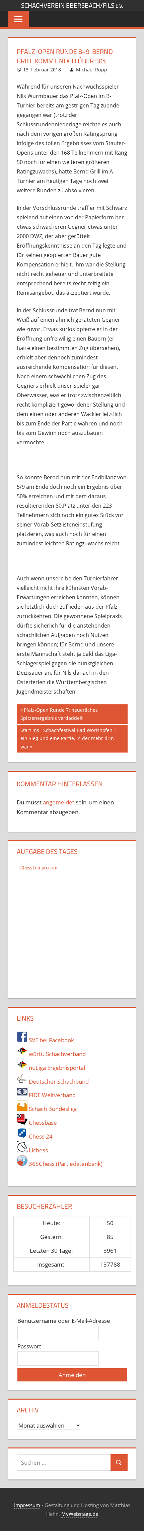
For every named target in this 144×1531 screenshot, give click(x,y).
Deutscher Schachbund (58, 1081)
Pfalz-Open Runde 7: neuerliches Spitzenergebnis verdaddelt (59, 714)
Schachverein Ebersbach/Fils (72, 5)
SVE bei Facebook (50, 1040)
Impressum (27, 1505)
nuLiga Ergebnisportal (56, 1068)
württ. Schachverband (56, 1054)
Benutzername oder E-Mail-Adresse (63, 1321)
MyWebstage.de (79, 1513)
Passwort (29, 1346)
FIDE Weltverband (51, 1095)
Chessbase (42, 1122)
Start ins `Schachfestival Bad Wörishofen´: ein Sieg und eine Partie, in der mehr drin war (68, 738)
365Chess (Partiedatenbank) (64, 1164)
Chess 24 (40, 1136)
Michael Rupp (91, 69)
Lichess (37, 1150)
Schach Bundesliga (52, 1109)
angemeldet (58, 802)
